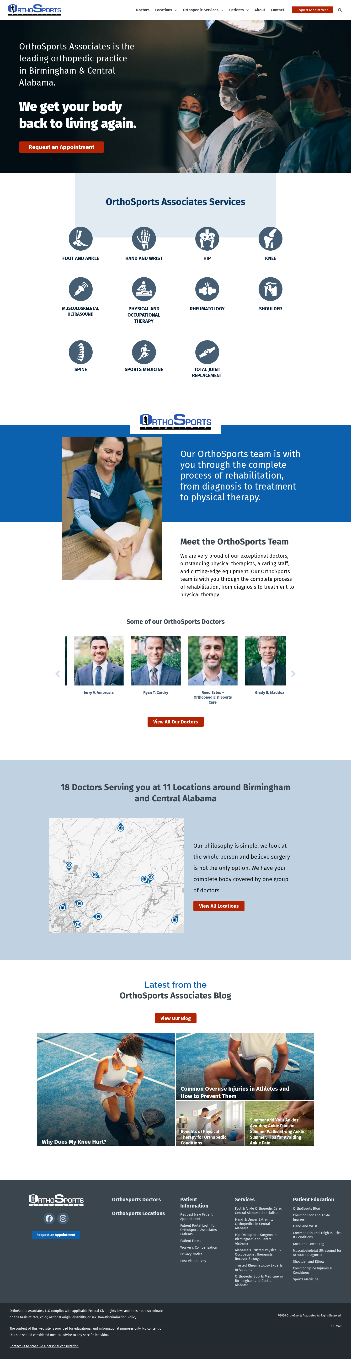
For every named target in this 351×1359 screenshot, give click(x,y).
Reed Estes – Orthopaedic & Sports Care (204, 697)
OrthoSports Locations (138, 1213)
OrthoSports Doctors (136, 1200)
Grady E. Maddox (261, 692)
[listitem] (70, 867)
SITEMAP (336, 1326)
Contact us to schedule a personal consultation (44, 1346)
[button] (174, 10)
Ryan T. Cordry (147, 692)
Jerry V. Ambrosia (90, 692)
